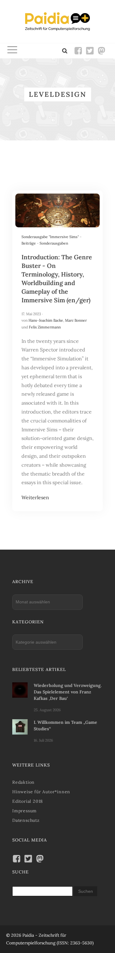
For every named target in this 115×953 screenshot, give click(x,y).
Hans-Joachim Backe (46, 320)
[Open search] (64, 51)
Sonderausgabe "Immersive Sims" (50, 236)
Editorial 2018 (27, 801)
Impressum (24, 811)
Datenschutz (26, 820)
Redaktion (23, 782)
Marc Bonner (76, 320)
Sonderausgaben (54, 243)
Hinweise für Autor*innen (41, 791)
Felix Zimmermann (45, 327)
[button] (12, 50)
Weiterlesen (35, 497)
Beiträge (28, 243)
